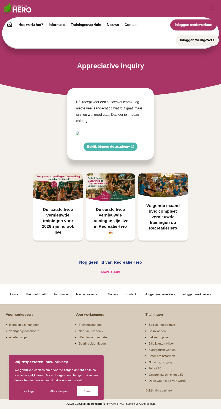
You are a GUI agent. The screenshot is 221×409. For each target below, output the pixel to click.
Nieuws (113, 25)
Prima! (87, 391)
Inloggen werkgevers (197, 40)
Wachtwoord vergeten (94, 337)
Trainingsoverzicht (86, 25)
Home (14, 294)
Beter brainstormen (162, 356)
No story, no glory (161, 362)
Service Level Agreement (140, 403)
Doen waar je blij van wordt (167, 380)
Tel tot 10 (155, 368)
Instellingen (28, 391)
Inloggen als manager (24, 324)
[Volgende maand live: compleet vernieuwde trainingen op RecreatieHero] (163, 185)
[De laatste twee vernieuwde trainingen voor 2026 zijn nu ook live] (58, 187)
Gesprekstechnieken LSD (166, 374)
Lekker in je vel (159, 337)
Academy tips (18, 337)
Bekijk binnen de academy (109, 146)
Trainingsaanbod (90, 324)
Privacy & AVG (115, 403)
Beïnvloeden (157, 331)
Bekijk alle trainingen (159, 390)
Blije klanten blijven (162, 343)
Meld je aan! (110, 272)
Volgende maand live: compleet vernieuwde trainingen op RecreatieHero (163, 217)
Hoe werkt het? (31, 25)
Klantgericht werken (162, 349)
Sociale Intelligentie (162, 324)
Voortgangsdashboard (24, 331)
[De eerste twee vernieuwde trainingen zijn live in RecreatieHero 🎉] (110, 187)
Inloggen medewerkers (193, 25)
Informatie (57, 25)
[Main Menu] (212, 7)
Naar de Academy (91, 331)
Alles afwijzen (59, 391)
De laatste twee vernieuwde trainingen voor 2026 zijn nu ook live (58, 220)
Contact (131, 25)
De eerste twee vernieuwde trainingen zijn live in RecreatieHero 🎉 (110, 220)
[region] (56, 377)
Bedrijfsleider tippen (92, 343)
